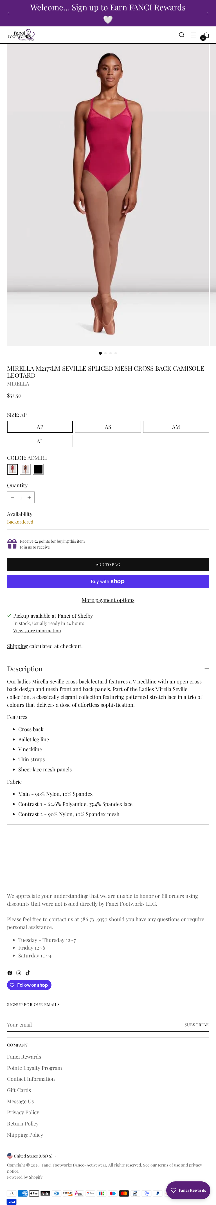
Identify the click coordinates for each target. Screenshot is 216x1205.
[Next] (207, 13)
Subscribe (196, 1024)
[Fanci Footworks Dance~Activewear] (21, 35)
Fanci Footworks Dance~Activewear (74, 1165)
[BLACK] (38, 469)
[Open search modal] (182, 35)
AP (40, 426)
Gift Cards (19, 1089)
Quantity (17, 485)
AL (40, 441)
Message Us (20, 1101)
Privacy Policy (23, 1112)
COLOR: (27, 457)
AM (176, 426)
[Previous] (8, 13)
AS (108, 426)
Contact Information (31, 1078)
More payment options (108, 599)
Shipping (17, 645)
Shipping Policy (25, 1134)
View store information (37, 630)
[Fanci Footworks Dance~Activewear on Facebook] (10, 974)
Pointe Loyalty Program (34, 1067)
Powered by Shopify (24, 1177)
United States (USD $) (33, 1156)
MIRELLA (18, 383)
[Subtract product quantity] (12, 497)
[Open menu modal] (194, 35)
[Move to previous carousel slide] (191, 867)
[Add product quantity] (29, 497)
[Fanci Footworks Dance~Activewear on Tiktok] (28, 974)
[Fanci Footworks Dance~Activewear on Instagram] (19, 974)
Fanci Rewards (24, 1056)
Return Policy (23, 1123)
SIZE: (17, 414)
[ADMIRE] (12, 469)
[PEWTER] (25, 469)
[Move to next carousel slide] (204, 866)
